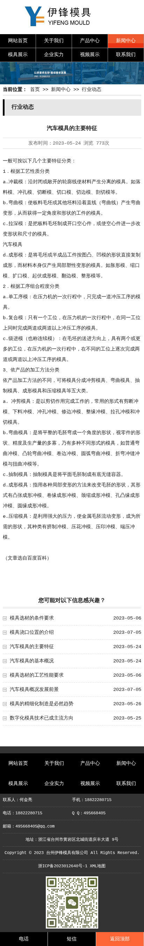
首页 (35, 89)
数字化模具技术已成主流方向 (41, 718)
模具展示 (18, 54)
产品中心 (90, 41)
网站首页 (18, 41)
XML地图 (98, 866)
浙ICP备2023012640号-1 (62, 866)
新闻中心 (126, 41)
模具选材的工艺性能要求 (37, 675)
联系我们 (126, 54)
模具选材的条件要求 (32, 618)
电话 (24, 939)
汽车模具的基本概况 (32, 661)
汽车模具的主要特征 (32, 646)
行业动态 (91, 89)
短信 (72, 939)
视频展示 (90, 54)
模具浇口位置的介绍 (32, 632)
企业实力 (54, 54)
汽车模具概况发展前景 (34, 689)
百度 (32, 558)
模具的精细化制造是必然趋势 (41, 704)
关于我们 (54, 41)
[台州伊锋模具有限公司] (72, 28)
